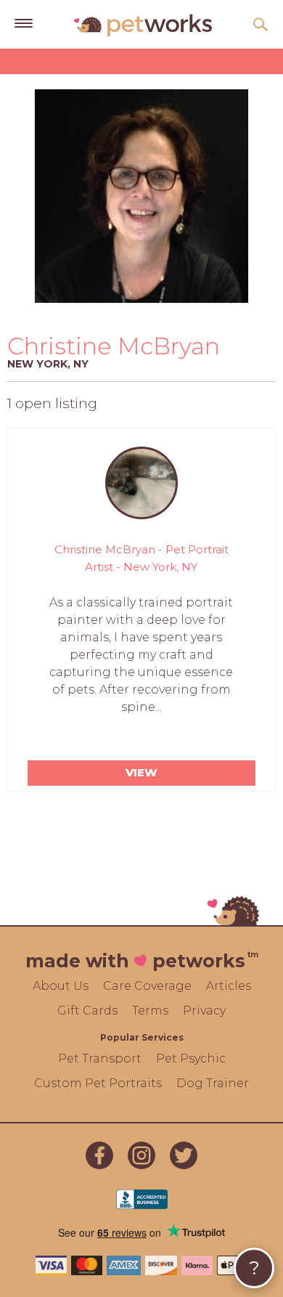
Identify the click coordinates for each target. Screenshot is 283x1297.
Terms (150, 1010)
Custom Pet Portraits (98, 1083)
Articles (228, 986)
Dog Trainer (212, 1083)
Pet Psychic (191, 1058)
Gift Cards (87, 1010)
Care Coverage (147, 986)
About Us (61, 986)
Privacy (204, 1010)
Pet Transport (100, 1058)
